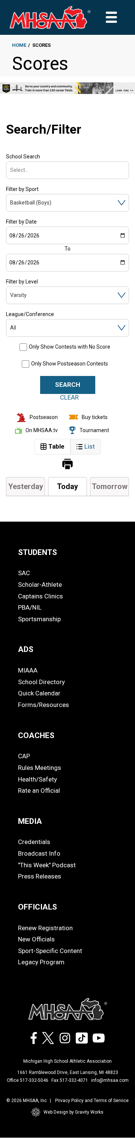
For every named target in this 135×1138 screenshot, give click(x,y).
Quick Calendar (39, 693)
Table (56, 446)
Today (67, 486)
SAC (24, 573)
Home (19, 45)
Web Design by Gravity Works (74, 1112)
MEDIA (30, 821)
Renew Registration (45, 928)
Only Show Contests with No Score (69, 347)
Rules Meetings (39, 767)
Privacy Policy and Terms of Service (92, 1100)
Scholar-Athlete (40, 584)
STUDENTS (37, 552)
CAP (24, 756)
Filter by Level (22, 282)
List (89, 446)
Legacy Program (41, 962)
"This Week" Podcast (47, 865)
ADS (25, 649)
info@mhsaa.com (110, 1080)
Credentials (34, 842)
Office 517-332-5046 (27, 1080)
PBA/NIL (30, 607)
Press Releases (39, 876)
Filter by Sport (22, 189)
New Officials (36, 939)
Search (67, 384)
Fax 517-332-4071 (69, 1080)
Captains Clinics (40, 596)
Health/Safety (37, 779)
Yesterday (25, 486)
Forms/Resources (43, 704)
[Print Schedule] (67, 464)
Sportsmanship (39, 619)
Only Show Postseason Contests (69, 364)
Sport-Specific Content (50, 951)
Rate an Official (39, 790)
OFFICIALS (37, 906)
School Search (23, 157)
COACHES (36, 735)
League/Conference (30, 314)
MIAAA (28, 670)
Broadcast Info (39, 853)
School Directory (41, 682)
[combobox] (10, 170)
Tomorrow (110, 486)
